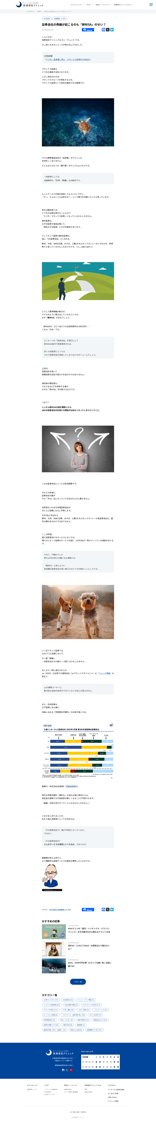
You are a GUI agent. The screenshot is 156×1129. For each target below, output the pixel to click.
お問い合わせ (112, 1097)
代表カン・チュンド (102, 5)
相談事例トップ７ (32, 1089)
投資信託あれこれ (100, 1020)
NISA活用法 (47, 18)
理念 (86, 1089)
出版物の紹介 (68, 1089)
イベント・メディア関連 (86, 1000)
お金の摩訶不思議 (71, 1005)
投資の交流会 (88, 1092)
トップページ (30, 11)
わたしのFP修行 (95, 1015)
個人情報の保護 (74, 1112)
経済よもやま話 (76, 1030)
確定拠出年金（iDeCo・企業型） (55, 1030)
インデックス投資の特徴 (116, 1090)
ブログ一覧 (78, 982)
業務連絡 (81, 1025)
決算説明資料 (71, 786)
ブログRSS (111, 1085)
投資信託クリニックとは (122, 5)
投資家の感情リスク (51, 1025)
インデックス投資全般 (52, 1005)
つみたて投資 (83, 1010)
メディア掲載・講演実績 (71, 1092)
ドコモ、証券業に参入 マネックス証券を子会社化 (68, 59)
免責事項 (83, 1112)
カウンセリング (76, 5)
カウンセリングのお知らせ (91, 1005)
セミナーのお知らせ (51, 1010)
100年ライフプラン (51, 1000)
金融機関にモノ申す (60, 18)
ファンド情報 (104, 673)
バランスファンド (100, 1010)
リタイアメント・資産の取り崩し (74, 1015)
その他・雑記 (68, 1010)
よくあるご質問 (113, 1093)
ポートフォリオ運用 (51, 1015)
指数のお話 (67, 1025)
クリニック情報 (113, 1101)
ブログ (88, 5)
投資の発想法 (83, 1020)
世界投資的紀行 (49, 1020)
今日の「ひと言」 (66, 1020)
